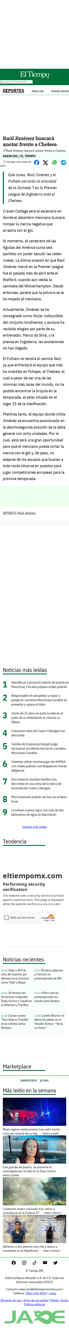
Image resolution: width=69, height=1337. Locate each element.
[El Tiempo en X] (55, 1264)
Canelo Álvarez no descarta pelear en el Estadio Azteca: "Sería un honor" (49, 1021)
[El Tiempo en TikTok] (37, 1264)
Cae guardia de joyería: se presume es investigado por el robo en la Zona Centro (30, 1171)
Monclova (38, 91)
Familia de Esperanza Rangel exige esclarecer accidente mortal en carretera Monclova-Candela (38, 748)
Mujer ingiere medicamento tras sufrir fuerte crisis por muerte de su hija (31, 1131)
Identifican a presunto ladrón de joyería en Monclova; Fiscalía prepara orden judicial (40, 684)
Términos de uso (10, 1300)
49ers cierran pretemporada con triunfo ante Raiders (47, 997)
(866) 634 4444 (36, 1293)
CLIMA (45, 1080)
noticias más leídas (34, 827)
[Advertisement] (34, 34)
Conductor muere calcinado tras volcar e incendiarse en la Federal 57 (32, 1211)
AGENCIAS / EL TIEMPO (19, 156)
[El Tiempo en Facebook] (16, 1264)
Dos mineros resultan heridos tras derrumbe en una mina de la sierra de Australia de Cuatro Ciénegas (36, 783)
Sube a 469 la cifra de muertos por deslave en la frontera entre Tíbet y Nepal (15, 976)
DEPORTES (13, 90)
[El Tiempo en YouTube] (48, 1264)
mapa (52, 1293)
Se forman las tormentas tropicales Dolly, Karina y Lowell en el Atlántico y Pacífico (16, 999)
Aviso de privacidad (36, 1300)
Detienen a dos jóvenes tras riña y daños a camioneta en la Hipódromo (31, 1248)
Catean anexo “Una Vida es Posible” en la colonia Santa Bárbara (15, 1021)
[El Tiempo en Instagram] (27, 1264)
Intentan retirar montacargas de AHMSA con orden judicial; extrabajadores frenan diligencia (39, 766)
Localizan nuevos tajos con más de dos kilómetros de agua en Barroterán (37, 812)
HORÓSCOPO (29, 1080)
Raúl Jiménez (27, 513)
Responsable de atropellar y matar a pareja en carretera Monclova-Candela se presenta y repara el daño (39, 699)
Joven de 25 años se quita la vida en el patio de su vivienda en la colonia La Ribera (37, 717)
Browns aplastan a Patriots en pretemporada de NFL (48, 974)
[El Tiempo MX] (34, 77)
